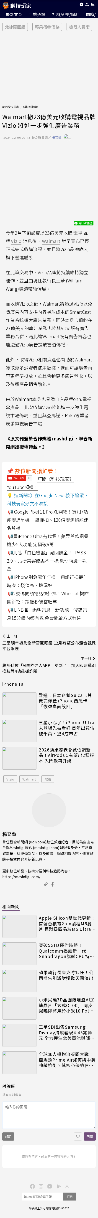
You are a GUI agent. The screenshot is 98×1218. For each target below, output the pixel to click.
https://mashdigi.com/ (21, 876)
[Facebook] (31, 1186)
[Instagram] (40, 1186)
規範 (8, 1136)
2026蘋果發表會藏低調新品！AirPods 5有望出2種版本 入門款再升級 (66, 755)
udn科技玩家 (10, 107)
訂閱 (69, 1196)
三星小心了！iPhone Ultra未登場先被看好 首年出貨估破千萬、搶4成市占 (67, 728)
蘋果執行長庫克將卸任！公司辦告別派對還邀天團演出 (66, 975)
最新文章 (14, 14)
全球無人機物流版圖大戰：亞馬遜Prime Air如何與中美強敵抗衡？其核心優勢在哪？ (67, 1059)
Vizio (10, 779)
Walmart (29, 779)
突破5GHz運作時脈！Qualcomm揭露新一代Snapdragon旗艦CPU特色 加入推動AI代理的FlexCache (66, 950)
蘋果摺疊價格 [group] (47, 27)
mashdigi (62, 438)
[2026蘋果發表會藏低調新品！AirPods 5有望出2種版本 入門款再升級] (19, 758)
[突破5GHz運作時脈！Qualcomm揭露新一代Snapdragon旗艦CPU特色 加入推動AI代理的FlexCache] (19, 953)
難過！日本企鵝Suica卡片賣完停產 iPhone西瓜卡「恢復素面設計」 (65, 700)
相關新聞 (11, 906)
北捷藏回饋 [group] (15, 27)
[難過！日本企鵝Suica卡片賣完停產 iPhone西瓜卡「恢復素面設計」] (19, 703)
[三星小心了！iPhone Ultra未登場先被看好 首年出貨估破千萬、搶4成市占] (19, 731)
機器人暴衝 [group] (79, 27)
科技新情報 (30, 107)
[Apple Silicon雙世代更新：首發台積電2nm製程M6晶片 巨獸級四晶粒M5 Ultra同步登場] (19, 926)
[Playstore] (57, 1186)
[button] (87, 5)
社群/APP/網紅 (65, 14)
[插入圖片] (78, 1136)
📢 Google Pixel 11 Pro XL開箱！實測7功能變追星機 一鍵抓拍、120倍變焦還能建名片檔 (47, 519)
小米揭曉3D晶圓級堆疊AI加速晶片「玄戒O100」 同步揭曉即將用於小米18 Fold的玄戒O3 (67, 1005)
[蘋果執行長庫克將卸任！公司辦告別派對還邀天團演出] (19, 981)
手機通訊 (37, 14)
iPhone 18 (12, 684)
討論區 (8, 1086)
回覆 (90, 1136)
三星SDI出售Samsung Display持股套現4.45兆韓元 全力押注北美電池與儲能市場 (67, 1032)
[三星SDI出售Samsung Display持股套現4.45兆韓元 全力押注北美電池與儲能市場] (19, 1035)
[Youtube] (81, 5)
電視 (47, 779)
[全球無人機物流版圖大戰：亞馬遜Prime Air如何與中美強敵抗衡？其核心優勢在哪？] (19, 1062)
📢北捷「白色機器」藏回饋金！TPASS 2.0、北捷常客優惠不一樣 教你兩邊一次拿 (47, 560)
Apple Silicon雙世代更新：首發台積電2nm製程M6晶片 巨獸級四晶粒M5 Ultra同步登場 (67, 923)
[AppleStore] (66, 1186)
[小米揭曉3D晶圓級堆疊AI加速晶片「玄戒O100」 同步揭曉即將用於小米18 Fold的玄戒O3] (19, 1008)
